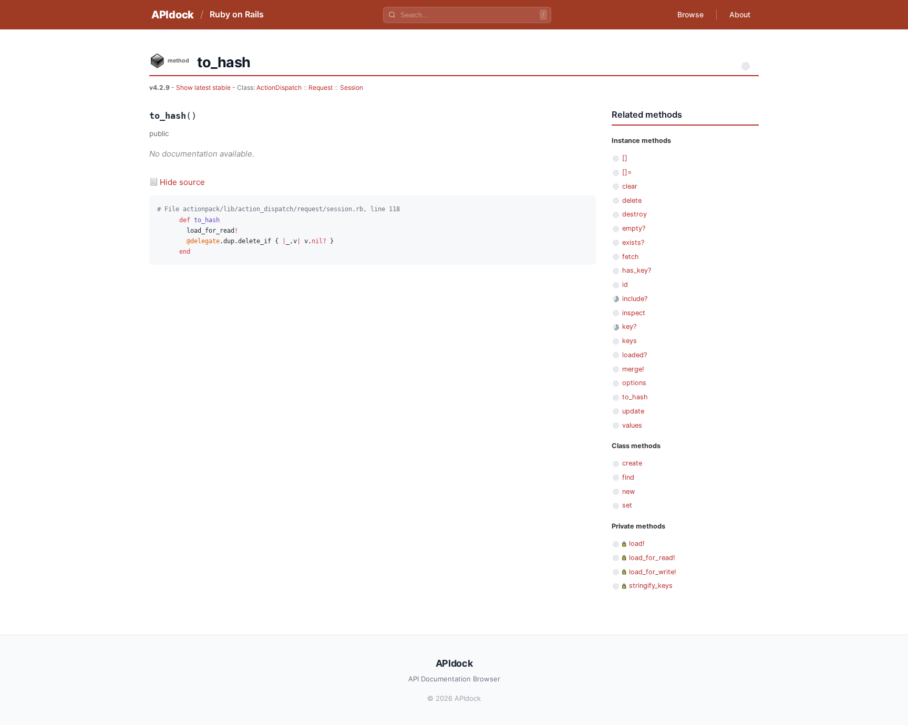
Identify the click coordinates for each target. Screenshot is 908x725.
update (633, 411)
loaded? (634, 355)
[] (624, 158)
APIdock (172, 14)
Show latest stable (204, 87)
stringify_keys (651, 585)
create (632, 463)
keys (629, 341)
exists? (633, 242)
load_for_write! (652, 572)
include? (634, 299)
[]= (627, 172)
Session (351, 87)
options (634, 383)
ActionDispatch (279, 87)
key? (629, 326)
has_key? (636, 270)
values (632, 425)
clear (629, 186)
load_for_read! (652, 558)
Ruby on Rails (237, 14)
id (625, 284)
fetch (630, 257)
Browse (690, 14)
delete (632, 200)
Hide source (182, 182)
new (628, 491)
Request (320, 87)
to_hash (635, 397)
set (627, 505)
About (739, 14)
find (628, 477)
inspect (633, 313)
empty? (633, 228)
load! (637, 543)
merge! (633, 369)
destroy (634, 214)
